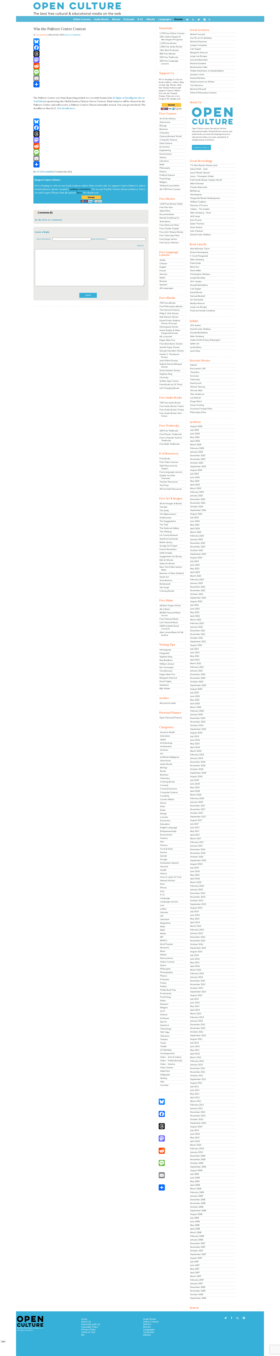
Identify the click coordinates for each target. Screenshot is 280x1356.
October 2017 (196, 813)
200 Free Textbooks (169, 57)
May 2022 (194, 612)
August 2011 (196, 1083)
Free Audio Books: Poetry (172, 409)
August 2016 (196, 864)
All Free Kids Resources (171, 489)
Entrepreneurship (168, 831)
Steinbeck (164, 685)
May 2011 (194, 1094)
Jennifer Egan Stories (170, 347)
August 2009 (196, 1170)
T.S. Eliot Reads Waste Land (203, 165)
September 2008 (198, 1210)
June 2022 (195, 608)
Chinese (163, 263)
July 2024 (194, 517)
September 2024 (198, 510)
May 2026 (194, 437)
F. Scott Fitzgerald (199, 256)
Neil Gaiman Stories (169, 317)
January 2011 (196, 1108)
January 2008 (196, 1239)
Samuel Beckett (197, 296)
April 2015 (195, 922)
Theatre (164, 1039)
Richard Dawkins (198, 63)
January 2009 (196, 1196)
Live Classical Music (169, 622)
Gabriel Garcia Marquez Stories (171, 365)
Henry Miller (195, 270)
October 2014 (196, 944)
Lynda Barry (196, 347)
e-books (164, 817)
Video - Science (167, 1064)
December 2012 (197, 1024)
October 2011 (196, 1075)
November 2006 (197, 1290)
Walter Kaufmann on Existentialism (207, 70)
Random (164, 1004)
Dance (163, 803)
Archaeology (166, 743)
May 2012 (194, 1050)
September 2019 (198, 729)
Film (162, 841)
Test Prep (164, 485)
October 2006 (196, 1294)
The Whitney (166, 531)
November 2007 (197, 1247)
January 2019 (196, 758)
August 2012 (196, 1039)
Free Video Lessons (169, 462)
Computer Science (168, 139)
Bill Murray (195, 191)
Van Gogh (164, 587)
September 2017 (198, 816)
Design (163, 813)
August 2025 (196, 470)
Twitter (163, 1046)
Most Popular (166, 944)
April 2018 (195, 791)
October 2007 (196, 1250)
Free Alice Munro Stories (171, 343)
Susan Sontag (197, 405)
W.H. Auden (196, 281)
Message (140, 245)
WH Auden (195, 325)
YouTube (164, 1085)
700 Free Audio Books (170, 402)
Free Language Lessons (171, 472)
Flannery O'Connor (199, 205)
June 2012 (195, 1046)
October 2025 (196, 462)
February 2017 (197, 842)
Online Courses (167, 961)
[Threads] (90, 54)
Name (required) (98, 239)
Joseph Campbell (198, 45)
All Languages (166, 288)
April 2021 (195, 659)
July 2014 (194, 955)
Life (161, 916)
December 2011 (197, 1068)
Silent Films (165, 211)
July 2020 (194, 692)
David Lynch (196, 383)
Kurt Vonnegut (166, 667)
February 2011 (197, 1104)
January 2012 (196, 1064)
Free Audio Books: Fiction (172, 406)
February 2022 (197, 623)
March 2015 (195, 926)
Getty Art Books (167, 563)
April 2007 (195, 1272)
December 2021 (197, 630)
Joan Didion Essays (169, 360)
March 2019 (195, 751)
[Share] (90, 84)
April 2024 (195, 528)
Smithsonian (166, 517)
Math (162, 164)
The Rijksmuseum (168, 514)
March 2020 (195, 707)
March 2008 (195, 1232)
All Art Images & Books (171, 503)
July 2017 (194, 824)
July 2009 (194, 1174)
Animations (165, 221)
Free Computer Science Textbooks (171, 439)
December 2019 (197, 718)
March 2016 (195, 882)
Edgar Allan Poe (167, 340)
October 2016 (196, 856)
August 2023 (196, 557)
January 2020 (196, 714)
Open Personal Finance (171, 717)
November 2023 (197, 546)
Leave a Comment (72, 35)
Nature (163, 954)
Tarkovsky (195, 379)
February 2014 (197, 973)
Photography (166, 972)
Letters (163, 909)
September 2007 (198, 1254)
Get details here (66, 108)
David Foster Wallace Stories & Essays (170, 322)
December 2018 (197, 762)
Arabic (163, 260)
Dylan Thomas (197, 223)
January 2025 (196, 495)
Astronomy (165, 122)
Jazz (162, 891)
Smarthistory (166, 580)
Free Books (165, 458)
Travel (163, 1043)
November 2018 (197, 765)
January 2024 (196, 539)
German (163, 274)
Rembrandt (165, 584)
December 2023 (197, 543)
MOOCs (163, 940)
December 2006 (197, 1287)
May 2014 (194, 962)
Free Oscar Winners (169, 242)
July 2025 (194, 473)
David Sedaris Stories (170, 370)
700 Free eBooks (168, 303)
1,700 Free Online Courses (172, 33)
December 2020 (197, 674)
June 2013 (195, 1002)
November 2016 (197, 853)
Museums (164, 947)
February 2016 (197, 886)
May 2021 (194, 656)
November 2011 (197, 1072)
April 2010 (195, 1141)
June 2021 (195, 652)
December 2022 (197, 586)
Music (162, 951)
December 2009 (197, 1156)
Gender (163, 856)
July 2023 (194, 561)
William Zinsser (167, 664)
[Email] (90, 78)
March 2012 (195, 1057)
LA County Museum (169, 535)
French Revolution (168, 549)
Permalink (47, 171)
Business (164, 129)
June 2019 (195, 740)
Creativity (164, 796)
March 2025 (195, 488)
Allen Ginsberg (197, 259)
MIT (161, 937)
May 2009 (194, 1181)
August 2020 (196, 689)
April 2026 (195, 441)
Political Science (167, 175)
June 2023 (195, 565)
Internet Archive (167, 880)
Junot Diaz (195, 351)
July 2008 (194, 1218)
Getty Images (166, 553)
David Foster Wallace (200, 234)
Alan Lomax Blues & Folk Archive (171, 633)
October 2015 (196, 900)
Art (161, 753)
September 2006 (198, 1298)
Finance (164, 845)
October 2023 (196, 550)
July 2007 (194, 1261)
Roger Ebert (196, 401)
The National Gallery (169, 528)
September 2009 (198, 1166)
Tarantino (195, 372)
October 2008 (196, 1207)
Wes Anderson (197, 394)
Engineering (165, 150)
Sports (163, 1021)
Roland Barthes (197, 78)
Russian (163, 281)
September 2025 (198, 466)
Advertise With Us (201, 147)
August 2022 (196, 601)
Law (162, 905)
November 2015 (197, 897)
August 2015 (196, 907)
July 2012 (194, 1042)
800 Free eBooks (168, 53)
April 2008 (195, 1228)
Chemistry (164, 132)
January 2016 (196, 889)
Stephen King (166, 374)
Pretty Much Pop (168, 990)
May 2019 (194, 743)
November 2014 (197, 940)
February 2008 (197, 1236)
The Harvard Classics (170, 310)
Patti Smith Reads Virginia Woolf (206, 180)
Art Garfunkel (196, 299)
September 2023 (198, 554)
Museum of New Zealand (172, 573)
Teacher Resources (169, 481)
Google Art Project (168, 546)
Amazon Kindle (167, 732)
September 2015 (198, 904)
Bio (82, 1334)
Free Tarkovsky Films (170, 235)
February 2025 (197, 492)
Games (163, 852)
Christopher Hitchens (200, 274)
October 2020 (196, 681)
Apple (163, 739)
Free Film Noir (166, 207)
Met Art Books (166, 560)
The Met (163, 507)
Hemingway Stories (169, 327)
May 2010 (194, 1137)
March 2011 (195, 1101)
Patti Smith (195, 263)
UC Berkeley (166, 1050)
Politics (163, 986)
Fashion (164, 838)
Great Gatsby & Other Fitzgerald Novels (170, 331)
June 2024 (195, 521)
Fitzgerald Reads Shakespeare (205, 198)
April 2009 (195, 1185)
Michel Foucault (197, 34)
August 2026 (196, 426)
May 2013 (194, 1006)
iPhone (163, 887)
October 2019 (196, 725)
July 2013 (194, 999)
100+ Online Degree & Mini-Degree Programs (171, 38)
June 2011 (195, 1090)
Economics (165, 146)
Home (84, 1318)
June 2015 (195, 915)
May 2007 (194, 1269)
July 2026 (194, 430)
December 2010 (197, 1112)
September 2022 (198, 597)
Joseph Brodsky (197, 277)
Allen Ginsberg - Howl (200, 212)
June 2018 (195, 783)
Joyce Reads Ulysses (200, 172)
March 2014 (195, 969)
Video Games (166, 1067)
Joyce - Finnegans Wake (202, 176)
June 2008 (195, 1221)
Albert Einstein (197, 183)
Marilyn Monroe (197, 303)
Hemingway (165, 649)
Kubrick (193, 365)
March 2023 (195, 576)
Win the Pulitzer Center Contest (59, 29)
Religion (163, 182)
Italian (162, 277)
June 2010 (195, 1134)
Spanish (163, 284)
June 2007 (195, 1265)
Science (163, 1014)
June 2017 (195, 827)
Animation (165, 736)
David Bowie (196, 292)
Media (163, 933)
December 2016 (197, 849)
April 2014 (195, 966)
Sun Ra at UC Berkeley (201, 38)
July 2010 (194, 1130)
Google (163, 859)
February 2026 (197, 448)
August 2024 (196, 514)
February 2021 (197, 667)
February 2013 (197, 1017)
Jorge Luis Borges (198, 56)
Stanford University (169, 538)
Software (164, 1018)
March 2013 (195, 1013)
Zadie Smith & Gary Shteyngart (205, 340)
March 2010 (195, 1145)
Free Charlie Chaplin (169, 228)
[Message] (90, 72)
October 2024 (196, 506)
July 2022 (194, 605)
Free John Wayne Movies (171, 232)
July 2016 (194, 867)
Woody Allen (196, 390)
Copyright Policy (89, 1326)
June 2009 (195, 1177)
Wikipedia (165, 1074)
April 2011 (195, 1097)
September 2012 (198, 1035)
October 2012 (196, 1031)
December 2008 (197, 1199)
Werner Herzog (197, 386)
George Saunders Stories (172, 350)
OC (38, 171)
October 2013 (196, 988)
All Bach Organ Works (170, 605)
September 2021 (198, 641)
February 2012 (197, 1061)
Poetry (163, 983)
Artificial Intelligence (169, 757)
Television (164, 1036)
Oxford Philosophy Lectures (203, 92)
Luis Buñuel (195, 397)
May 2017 (194, 831)
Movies (147, 1326)
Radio (163, 1000)
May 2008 (194, 1225)
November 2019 (197, 721)
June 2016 (195, 871)
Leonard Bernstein (199, 60)
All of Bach (165, 609)
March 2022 (195, 619)
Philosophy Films (198, 412)
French (163, 270)
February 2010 (197, 1148)
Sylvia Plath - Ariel (199, 169)
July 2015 (194, 911)
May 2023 (194, 568)
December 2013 (197, 980)
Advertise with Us (90, 1324)
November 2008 (197, 1203)
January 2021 (196, 670)
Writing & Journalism (169, 185)
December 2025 (197, 455)
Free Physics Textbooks (171, 434)
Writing (163, 1078)
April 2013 (195, 1010)
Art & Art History (168, 118)
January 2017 (196, 845)
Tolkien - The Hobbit (199, 209)
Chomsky (164, 377)
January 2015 (196, 933)
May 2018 (194, 787)
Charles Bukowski (198, 187)
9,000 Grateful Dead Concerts (169, 627)
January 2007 (196, 1283)
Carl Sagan (195, 49)
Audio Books (166, 764)
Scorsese (194, 376)
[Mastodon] (90, 60)
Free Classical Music (169, 619)
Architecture (166, 746)
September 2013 (198, 991)
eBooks (147, 1334)
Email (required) (43, 239)
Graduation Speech (169, 863)
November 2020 (197, 678)
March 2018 (195, 794)
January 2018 (196, 802)
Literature (164, 161)
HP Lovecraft (166, 336)
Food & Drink (166, 849)
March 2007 (195, 1276)
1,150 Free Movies (168, 43)
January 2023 (196, 583)
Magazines (165, 923)
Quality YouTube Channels (167, 477)
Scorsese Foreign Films (201, 408)
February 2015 (197, 929)
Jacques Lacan (197, 74)
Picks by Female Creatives (202, 310)
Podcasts (164, 979)
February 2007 (197, 1280)
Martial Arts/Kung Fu (169, 218)
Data (162, 806)
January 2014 (196, 977)
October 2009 (196, 1163)
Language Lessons (169, 901)
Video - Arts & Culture (170, 1057)
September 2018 (198, 773)
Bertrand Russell (198, 89)
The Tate (164, 524)
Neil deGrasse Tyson (200, 248)
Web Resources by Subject (168, 467)
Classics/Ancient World (171, 136)
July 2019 (194, 736)
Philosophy (165, 168)
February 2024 (197, 535)
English (163, 267)
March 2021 (195, 663)
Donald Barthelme (199, 285)
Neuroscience (166, 958)
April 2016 (195, 878)
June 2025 (195, 477)
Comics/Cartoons (168, 788)
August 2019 (196, 732)
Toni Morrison (166, 671)
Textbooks (148, 1332)
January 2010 (196, 1152)
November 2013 (197, 984)
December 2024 (197, 499)
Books (163, 771)
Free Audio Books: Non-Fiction (171, 414)
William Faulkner (198, 201)
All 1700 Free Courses (170, 189)
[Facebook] (90, 47)
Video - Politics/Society (171, 1060)
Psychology (165, 178)
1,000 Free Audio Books (171, 46)
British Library (166, 542)
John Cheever (196, 231)
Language (165, 898)
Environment (166, 154)
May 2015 (194, 918)
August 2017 (196, 820)
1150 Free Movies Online (171, 204)
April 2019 (195, 747)
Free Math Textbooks (170, 444)
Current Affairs (167, 799)
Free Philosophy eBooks (171, 306)
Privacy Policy (88, 1329)
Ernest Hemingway (199, 252)
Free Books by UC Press (171, 384)
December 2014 (197, 937)
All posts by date (168, 703)
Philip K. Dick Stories (169, 313)
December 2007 (197, 1243)
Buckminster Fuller (199, 67)
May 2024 (194, 524)
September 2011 (198, 1079)
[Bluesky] (90, 41)
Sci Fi (162, 1011)
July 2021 (194, 649)
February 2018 (197, 798)
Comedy (164, 785)
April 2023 (195, 572)
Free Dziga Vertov (168, 239)
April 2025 (195, 484)
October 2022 (196, 594)
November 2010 (197, 1115)
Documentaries (167, 214)
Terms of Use (88, 1332)
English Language (168, 827)
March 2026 (195, 444)
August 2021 (196, 645)
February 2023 (197, 579)
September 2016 (198, 860)
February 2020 (197, 711)
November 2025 (197, 459)
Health (163, 870)
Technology (165, 1028)
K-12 (162, 894)
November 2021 (197, 634)
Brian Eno (194, 267)
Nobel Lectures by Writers (202, 81)
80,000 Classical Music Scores (170, 614)
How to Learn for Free (170, 877)
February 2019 (197, 754)
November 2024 (197, 503)
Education (165, 824)
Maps (162, 926)
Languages (149, 1329)
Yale (162, 1081)
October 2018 (196, 769)
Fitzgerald (164, 653)
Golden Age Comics (169, 381)
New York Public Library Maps (171, 568)
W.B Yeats (195, 216)
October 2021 (196, 638)
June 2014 (195, 959)
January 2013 (196, 1021)
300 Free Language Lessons (169, 62)
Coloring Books (167, 591)
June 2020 (195, 696)
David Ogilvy (166, 681)
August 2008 (196, 1214)
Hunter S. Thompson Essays (169, 355)
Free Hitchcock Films (169, 225)
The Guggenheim (168, 521)
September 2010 (198, 1123)
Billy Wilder (165, 688)
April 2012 (195, 1053)
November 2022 (197, 590)
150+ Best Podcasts (169, 50)
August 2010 (196, 1126)
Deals (163, 810)
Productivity (165, 993)
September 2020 (198, 685)
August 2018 (196, 776)
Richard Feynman (198, 41)
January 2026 (196, 452)
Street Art (164, 577)
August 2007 (196, 1258)
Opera (163, 965)
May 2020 (194, 700)
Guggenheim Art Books (171, 556)
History (163, 157)
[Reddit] (90, 66)
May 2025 (194, 481)
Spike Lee (194, 343)
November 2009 (197, 1159)
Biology (163, 125)
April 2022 (195, 616)
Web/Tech (165, 1071)
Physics (163, 171)
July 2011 (194, 1086)
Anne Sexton (196, 227)
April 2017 (195, 835)
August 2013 (196, 995)
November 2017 (197, 809)
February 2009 (197, 1192)
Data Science (166, 143)
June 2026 (195, 433)
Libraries (164, 912)
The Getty (164, 510)
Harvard (164, 866)
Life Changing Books (169, 388)
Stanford (164, 1025)
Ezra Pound (195, 220)
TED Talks (165, 1032)
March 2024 (195, 532)
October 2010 (196, 1119)
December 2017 (197, 805)
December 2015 (197, 893)
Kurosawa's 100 (197, 368)
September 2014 (198, 948)
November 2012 (197, 1028)
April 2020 (195, 703)
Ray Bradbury (166, 660)
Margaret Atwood (168, 678)
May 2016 (194, 875)
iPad (162, 884)
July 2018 (194, 780)
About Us (86, 1321)
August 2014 (196, 951)
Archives (164, 750)
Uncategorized (167, 1053)
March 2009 (195, 1188)
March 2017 (195, 838)
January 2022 (196, 627)
